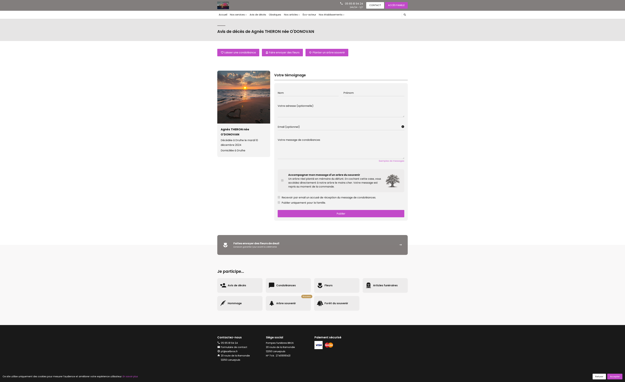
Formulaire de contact (234, 347)
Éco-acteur (309, 14)
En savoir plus (130, 376)
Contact (375, 5)
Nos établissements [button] (330, 14)
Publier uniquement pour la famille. (304, 203)
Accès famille (396, 5)
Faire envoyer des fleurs (284, 52)
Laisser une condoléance (240, 52)
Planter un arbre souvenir (328, 52)
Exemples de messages (391, 161)
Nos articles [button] (291, 14)
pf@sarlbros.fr (229, 351)
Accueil (223, 14)
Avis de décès (258, 14)
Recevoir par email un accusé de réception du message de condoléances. (329, 197)
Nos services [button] (237, 14)
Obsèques (275, 14)
